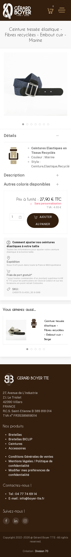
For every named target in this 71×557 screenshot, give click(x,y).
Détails (10, 135)
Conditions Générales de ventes (31, 456)
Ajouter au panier (44, 220)
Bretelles (15, 435)
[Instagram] (25, 520)
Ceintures (15, 444)
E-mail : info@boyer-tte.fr (26, 498)
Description (14, 175)
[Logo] (17, 11)
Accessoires (17, 448)
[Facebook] (6, 520)
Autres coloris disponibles (27, 184)
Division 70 (41, 551)
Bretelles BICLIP (20, 439)
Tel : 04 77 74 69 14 (23, 494)
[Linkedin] (15, 520)
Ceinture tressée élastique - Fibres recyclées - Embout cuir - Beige (54, 330)
